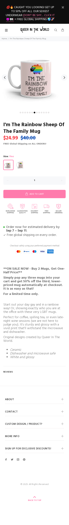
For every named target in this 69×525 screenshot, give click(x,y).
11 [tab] (44, 112)
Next (64, 77)
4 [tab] (27, 112)
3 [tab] (25, 112)
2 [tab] (23, 112)
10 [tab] (41, 112)
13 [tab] (48, 112)
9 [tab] (39, 112)
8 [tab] (37, 112)
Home (4, 38)
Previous (5, 77)
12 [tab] (46, 112)
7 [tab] (34, 112)
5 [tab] (30, 112)
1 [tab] (20, 112)
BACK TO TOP (34, 500)
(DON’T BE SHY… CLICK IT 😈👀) (30, 17)
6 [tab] (32, 112)
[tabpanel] (34, 75)
